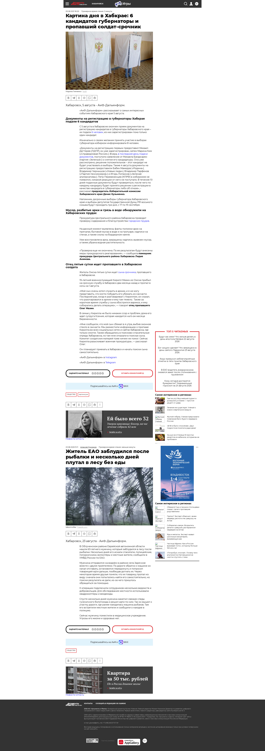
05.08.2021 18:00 (72, 11)
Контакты (88, 703)
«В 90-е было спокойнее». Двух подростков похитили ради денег (181, 427)
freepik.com (82, 527)
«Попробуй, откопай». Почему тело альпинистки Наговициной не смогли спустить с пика (182, 555)
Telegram (110, 362)
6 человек (97, 132)
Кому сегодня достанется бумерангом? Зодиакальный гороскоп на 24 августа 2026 (177, 383)
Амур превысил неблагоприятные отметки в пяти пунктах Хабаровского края (177, 361)
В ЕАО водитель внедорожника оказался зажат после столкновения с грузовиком (177, 372)
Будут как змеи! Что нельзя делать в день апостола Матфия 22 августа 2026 (177, 339)
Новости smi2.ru (75, 438)
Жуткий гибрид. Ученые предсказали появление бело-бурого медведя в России (183, 419)
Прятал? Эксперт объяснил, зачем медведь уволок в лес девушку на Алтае (181, 518)
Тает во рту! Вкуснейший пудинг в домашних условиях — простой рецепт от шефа (181, 400)
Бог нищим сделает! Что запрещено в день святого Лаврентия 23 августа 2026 (177, 350)
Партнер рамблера (107, 740)
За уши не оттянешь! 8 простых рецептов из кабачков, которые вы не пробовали (183, 437)
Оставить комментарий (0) (132, 373)
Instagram (111, 357)
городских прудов (138, 221)
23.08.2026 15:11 (72, 447)
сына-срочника (127, 272)
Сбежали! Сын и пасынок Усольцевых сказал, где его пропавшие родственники (183, 509)
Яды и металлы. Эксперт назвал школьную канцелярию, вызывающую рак (180, 536)
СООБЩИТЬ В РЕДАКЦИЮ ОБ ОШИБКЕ (111, 703)
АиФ (85, 91)
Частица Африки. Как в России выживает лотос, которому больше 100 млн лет (182, 546)
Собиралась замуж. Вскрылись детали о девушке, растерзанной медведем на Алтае (181, 527)
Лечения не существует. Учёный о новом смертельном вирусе (181, 409)
